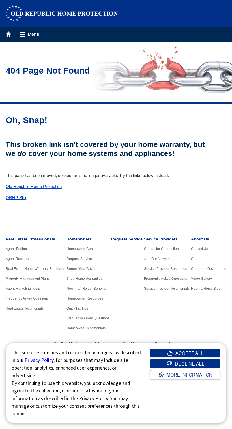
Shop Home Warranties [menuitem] (84, 279)
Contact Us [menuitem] (199, 249)
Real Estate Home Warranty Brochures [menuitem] (35, 269)
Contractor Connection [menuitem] (161, 249)
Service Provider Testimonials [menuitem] (167, 289)
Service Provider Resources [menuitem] (165, 269)
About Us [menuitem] (200, 239)
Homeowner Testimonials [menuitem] (86, 328)
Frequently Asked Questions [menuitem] (27, 298)
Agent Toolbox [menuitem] (17, 249)
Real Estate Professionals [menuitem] (30, 239)
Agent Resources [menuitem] (19, 259)
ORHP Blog (16, 197)
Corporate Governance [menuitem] (208, 269)
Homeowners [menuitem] (79, 239)
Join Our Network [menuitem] (157, 259)
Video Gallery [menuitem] (201, 279)
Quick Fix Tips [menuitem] (77, 308)
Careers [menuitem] (197, 259)
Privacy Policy (39, 360)
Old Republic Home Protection (34, 186)
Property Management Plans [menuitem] (28, 279)
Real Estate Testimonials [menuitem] (25, 308)
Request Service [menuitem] (79, 259)
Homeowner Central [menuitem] (82, 249)
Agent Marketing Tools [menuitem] (23, 289)
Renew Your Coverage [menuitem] (84, 269)
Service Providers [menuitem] (161, 239)
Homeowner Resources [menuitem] (84, 298)
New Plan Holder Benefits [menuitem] (86, 289)
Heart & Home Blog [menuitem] (206, 289)
